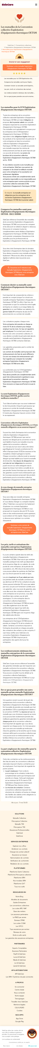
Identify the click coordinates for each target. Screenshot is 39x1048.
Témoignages (19, 999)
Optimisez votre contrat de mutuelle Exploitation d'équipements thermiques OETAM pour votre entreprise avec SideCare (19, 528)
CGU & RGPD (19, 1008)
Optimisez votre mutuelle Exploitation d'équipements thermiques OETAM (19, 67)
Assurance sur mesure (19, 855)
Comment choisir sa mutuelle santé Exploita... (19, 85)
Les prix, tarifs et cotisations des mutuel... (18, 89)
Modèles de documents (19, 900)
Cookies (19, 1011)
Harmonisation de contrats (19, 858)
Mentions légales (19, 1005)
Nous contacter (19, 993)
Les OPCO (19, 926)
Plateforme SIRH (19, 878)
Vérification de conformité (19, 861)
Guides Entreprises (19, 902)
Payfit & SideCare (19, 954)
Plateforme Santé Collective (19, 872)
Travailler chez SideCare (19, 1002)
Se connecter (19, 987)
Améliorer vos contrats (19, 849)
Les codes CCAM (19, 923)
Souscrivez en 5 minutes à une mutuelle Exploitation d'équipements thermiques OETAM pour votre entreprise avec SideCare (19, 271)
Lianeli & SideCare (19, 966)
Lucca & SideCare (20, 957)
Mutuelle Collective (19, 818)
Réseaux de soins (19, 932)
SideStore (19, 836)
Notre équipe (19, 996)
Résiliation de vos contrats (19, 864)
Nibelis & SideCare (19, 960)
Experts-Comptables (19, 948)
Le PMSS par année (19, 917)
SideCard (19, 833)
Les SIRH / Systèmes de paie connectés (19, 977)
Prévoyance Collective (19, 821)
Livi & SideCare (19, 963)
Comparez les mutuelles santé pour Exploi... (18, 82)
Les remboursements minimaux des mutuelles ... (19, 93)
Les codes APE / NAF (19, 908)
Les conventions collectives (19, 905)
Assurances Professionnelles (19, 830)
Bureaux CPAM (19, 920)
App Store (19, 1018)
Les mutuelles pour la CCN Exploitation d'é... (18, 78)
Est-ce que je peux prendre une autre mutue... (19, 96)
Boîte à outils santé (19, 935)
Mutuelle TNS (19, 824)
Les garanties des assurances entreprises (20, 938)
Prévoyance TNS (19, 827)
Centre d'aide (19, 990)
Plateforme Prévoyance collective (19, 875)
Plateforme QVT (19, 884)
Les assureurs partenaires (19, 914)
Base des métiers (19, 911)
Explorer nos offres (19, 846)
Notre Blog (19, 896)
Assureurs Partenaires (19, 951)
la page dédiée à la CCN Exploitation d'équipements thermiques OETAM (19, 680)
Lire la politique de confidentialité (11, 1039)
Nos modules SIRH (19, 881)
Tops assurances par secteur (19, 929)
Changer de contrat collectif (19, 852)
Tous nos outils (19, 887)
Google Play (19, 1021)
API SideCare (19, 974)
